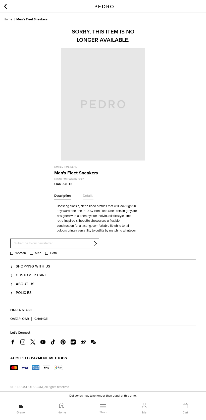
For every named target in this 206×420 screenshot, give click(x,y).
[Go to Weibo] (83, 342)
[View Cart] (185, 406)
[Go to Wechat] (93, 342)
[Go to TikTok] (53, 342)
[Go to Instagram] (22, 342)
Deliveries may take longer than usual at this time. (103, 395)
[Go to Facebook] (12, 342)
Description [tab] (62, 196)
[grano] (21, 406)
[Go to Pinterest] (63, 342)
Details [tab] (88, 196)
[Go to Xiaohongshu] (73, 342)
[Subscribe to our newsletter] (95, 243)
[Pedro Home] (104, 6)
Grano (21, 412)
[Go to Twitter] (32, 342)
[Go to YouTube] (42, 342)
